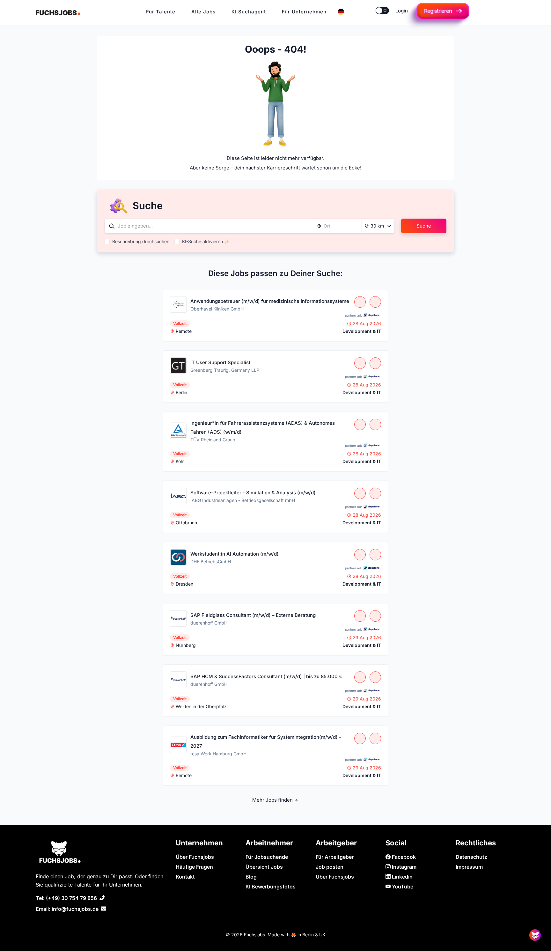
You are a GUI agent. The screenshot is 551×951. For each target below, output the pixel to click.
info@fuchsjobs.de (75, 909)
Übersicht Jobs (264, 867)
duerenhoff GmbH (208, 622)
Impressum (469, 867)
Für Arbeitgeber (335, 857)
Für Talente (160, 12)
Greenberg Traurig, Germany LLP (224, 370)
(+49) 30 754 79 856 (71, 898)
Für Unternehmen (304, 12)
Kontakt (185, 876)
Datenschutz (471, 857)
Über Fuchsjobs (195, 857)
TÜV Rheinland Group (212, 439)
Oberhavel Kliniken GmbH (217, 308)
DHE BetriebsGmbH (210, 561)
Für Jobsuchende (267, 857)
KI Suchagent (248, 12)
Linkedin (402, 876)
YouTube (402, 886)
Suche (423, 226)
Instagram (403, 867)
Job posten (329, 867)
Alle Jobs (203, 12)
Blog (251, 876)
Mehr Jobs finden (273, 800)
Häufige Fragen (194, 867)
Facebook (403, 857)
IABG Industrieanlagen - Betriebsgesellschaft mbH (242, 500)
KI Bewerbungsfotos (271, 886)
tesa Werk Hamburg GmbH (218, 753)
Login (401, 11)
